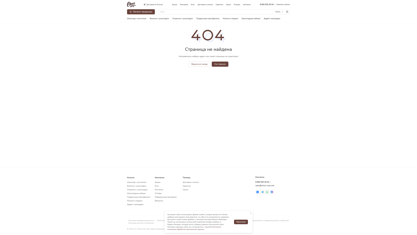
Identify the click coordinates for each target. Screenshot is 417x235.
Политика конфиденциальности (141, 220)
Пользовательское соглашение (141, 223)
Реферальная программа (166, 197)
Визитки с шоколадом (136, 186)
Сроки (185, 189)
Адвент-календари (135, 204)
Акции (157, 182)
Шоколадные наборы (136, 193)
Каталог (131, 177)
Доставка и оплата (191, 182)
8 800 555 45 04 (267, 4)
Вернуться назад (199, 64)
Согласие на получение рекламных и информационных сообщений (261, 220)
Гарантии (187, 186)
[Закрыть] (250, 213)
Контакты (159, 189)
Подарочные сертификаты (138, 197)
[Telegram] (262, 192)
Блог (157, 186)
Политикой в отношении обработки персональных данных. (194, 228)
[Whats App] (267, 192)
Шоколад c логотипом (136, 182)
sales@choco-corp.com (264, 185)
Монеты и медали (134, 201)
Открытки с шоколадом (137, 189)
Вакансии (159, 201)
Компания (159, 177)
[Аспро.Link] (272, 192)
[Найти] (287, 11)
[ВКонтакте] (257, 192)
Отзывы (158, 193)
